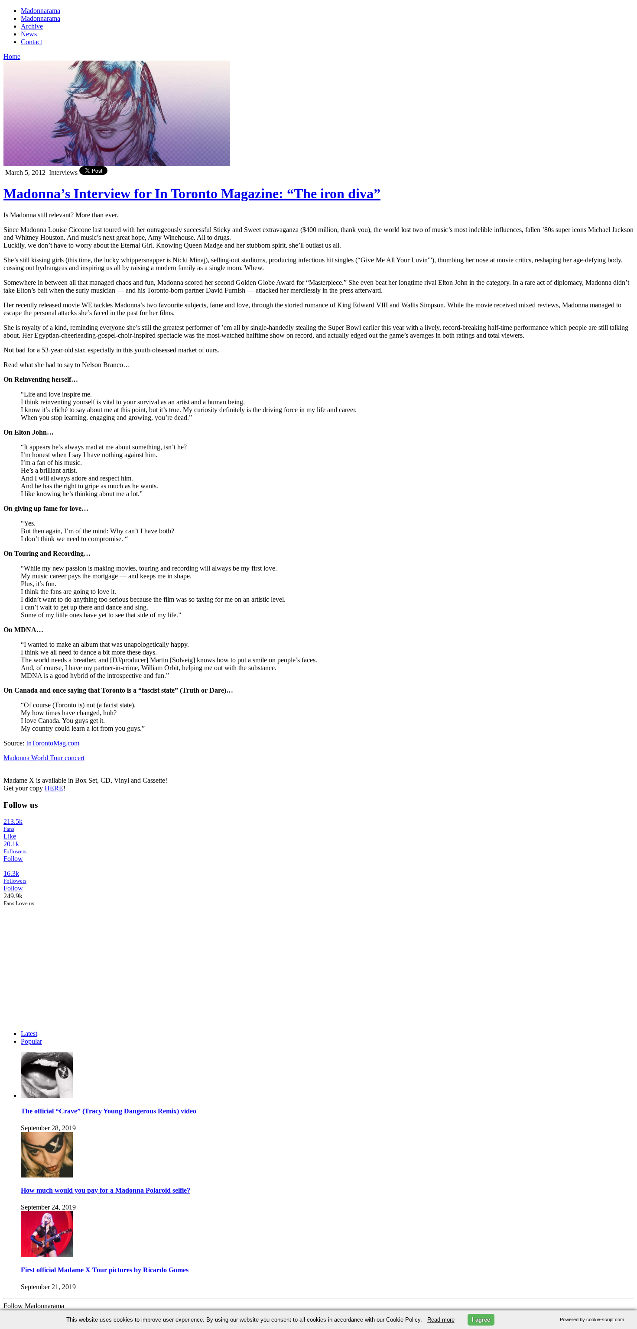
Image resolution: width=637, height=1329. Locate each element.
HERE (54, 788)
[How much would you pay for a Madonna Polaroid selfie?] (47, 1175)
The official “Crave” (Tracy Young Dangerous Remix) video (108, 1111)
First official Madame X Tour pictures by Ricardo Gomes (104, 1270)
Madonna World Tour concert (43, 757)
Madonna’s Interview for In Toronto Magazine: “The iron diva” (191, 193)
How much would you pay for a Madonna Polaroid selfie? (105, 1190)
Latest (29, 1033)
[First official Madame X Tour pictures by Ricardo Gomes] (47, 1254)
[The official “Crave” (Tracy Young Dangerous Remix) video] (47, 1095)
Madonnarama (40, 10)
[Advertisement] (68, 961)
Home (11, 56)
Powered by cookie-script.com (592, 1319)
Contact (31, 41)
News (29, 34)
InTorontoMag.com (52, 743)
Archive (32, 26)
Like (9, 836)
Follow (13, 858)
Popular (31, 1041)
